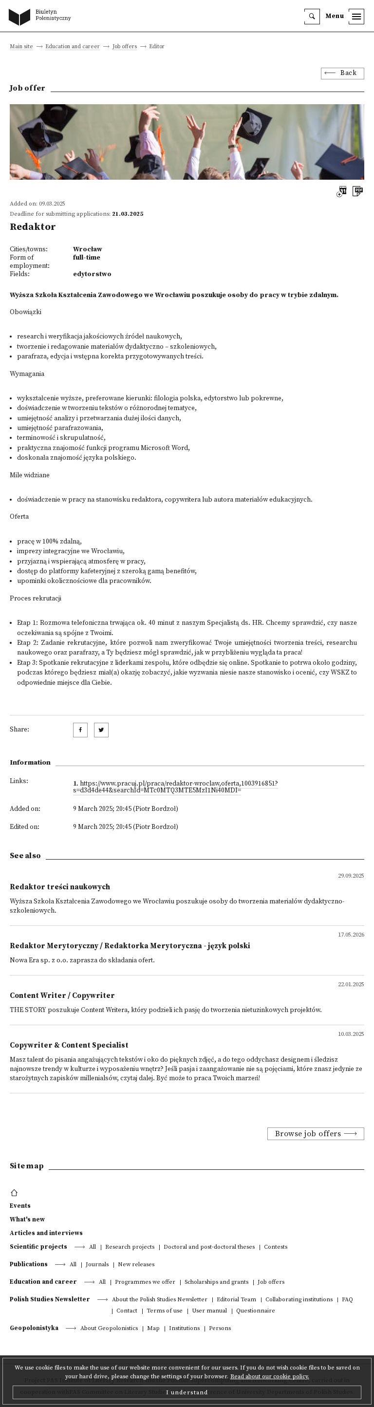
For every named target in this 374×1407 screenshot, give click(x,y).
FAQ (347, 1300)
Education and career (72, 47)
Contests (275, 1247)
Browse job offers (308, 1134)
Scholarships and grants (216, 1282)
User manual (209, 1311)
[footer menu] (15, 1193)
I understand (187, 1392)
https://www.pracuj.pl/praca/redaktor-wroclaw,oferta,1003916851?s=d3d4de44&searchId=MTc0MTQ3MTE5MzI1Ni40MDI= (175, 787)
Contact (126, 1311)
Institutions (184, 1329)
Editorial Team (236, 1300)
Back (348, 73)
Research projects (129, 1247)
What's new (27, 1219)
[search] (312, 16)
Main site (21, 47)
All (92, 1247)
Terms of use (165, 1311)
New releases (136, 1265)
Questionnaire (255, 1311)
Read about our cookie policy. (269, 1376)
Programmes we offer (145, 1282)
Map (153, 1329)
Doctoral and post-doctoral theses (209, 1247)
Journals (97, 1265)
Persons (220, 1329)
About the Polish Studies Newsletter (159, 1300)
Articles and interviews (46, 1233)
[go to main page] (42, 18)
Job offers (124, 47)
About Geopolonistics (109, 1329)
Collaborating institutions (299, 1300)
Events (20, 1206)
